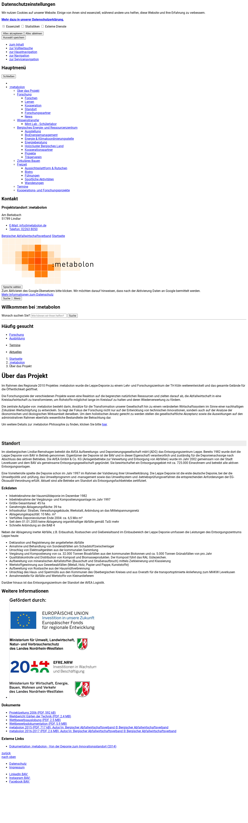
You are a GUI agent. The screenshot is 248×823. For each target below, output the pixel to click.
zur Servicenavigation (24, 59)
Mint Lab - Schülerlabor (41, 124)
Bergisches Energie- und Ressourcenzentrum (47, 127)
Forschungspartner (38, 113)
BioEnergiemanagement (41, 135)
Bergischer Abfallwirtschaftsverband (26, 236)
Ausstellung (33, 131)
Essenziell (13, 26)
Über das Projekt (28, 91)
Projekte (30, 153)
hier (104, 424)
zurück (6, 753)
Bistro (29, 172)
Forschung (24, 94)
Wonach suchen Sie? (16, 315)
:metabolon (17, 87)
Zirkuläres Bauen (28, 161)
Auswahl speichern (13, 37)
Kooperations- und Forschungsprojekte (43, 190)
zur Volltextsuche (21, 48)
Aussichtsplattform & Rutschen (46, 168)
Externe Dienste (55, 26)
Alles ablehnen (34, 33)
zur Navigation (19, 55)
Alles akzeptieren (12, 33)
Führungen (32, 175)
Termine (22, 186)
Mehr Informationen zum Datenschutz (27, 294)
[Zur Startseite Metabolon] (54, 283)
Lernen (29, 102)
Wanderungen (34, 183)
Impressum (17, 767)
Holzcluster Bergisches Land (44, 146)
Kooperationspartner (39, 150)
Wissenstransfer (28, 120)
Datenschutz (18, 764)
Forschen (31, 98)
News (28, 116)
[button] (127, 648)
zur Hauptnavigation (23, 52)
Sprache (12, 287)
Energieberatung (36, 142)
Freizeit (22, 164)
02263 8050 (23, 229)
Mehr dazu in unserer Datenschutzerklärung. (33, 19)
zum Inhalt (16, 44)
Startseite (58, 236)
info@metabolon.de (27, 225)
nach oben (9, 757)
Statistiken (32, 26)
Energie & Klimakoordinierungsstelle (49, 139)
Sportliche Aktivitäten (39, 179)
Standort (31, 109)
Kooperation (33, 105)
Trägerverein (33, 157)
